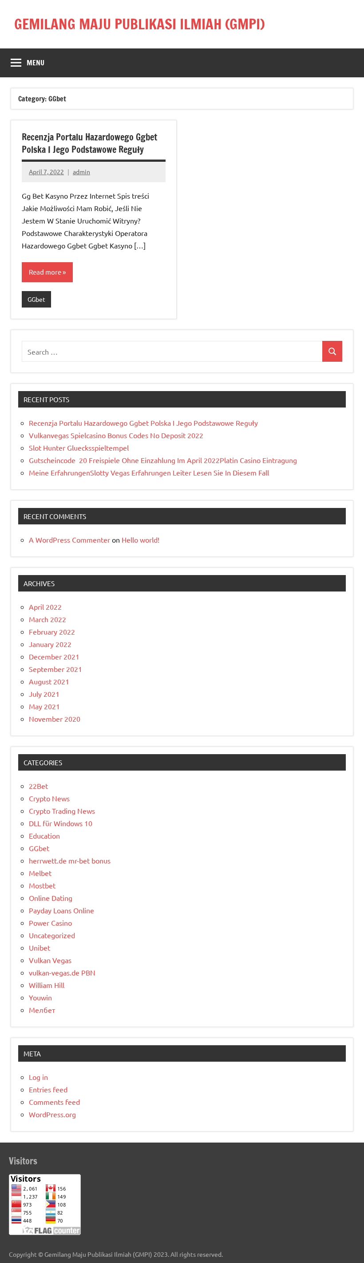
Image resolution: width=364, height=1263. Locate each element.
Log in (38, 1076)
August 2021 (49, 681)
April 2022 (45, 606)
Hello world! (140, 539)
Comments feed (54, 1101)
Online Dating (50, 897)
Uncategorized (52, 935)
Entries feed (48, 1089)
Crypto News (49, 798)
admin (81, 172)
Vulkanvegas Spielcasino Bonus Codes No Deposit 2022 (116, 435)
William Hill (46, 984)
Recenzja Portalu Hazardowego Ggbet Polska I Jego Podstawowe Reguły (89, 143)
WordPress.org (52, 1114)
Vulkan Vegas (50, 959)
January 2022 (50, 643)
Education (44, 835)
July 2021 (44, 693)
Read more (45, 272)
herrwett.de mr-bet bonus (70, 860)
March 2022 (47, 619)
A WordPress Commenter (69, 539)
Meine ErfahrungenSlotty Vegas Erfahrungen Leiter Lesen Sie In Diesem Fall (149, 472)
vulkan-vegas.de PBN (62, 972)
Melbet (40, 872)
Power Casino (50, 922)
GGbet (36, 299)
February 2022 (52, 631)
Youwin (40, 997)
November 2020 (54, 718)
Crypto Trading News (62, 810)
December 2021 (54, 656)
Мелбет (42, 1009)
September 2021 (55, 668)
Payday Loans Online (61, 910)
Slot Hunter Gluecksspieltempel (79, 447)
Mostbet (42, 885)
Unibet (39, 947)
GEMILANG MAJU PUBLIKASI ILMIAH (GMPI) (139, 24)
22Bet (38, 785)
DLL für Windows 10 (60, 823)
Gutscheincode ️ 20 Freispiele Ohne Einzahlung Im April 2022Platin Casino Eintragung (163, 460)
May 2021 (44, 706)
